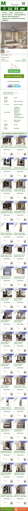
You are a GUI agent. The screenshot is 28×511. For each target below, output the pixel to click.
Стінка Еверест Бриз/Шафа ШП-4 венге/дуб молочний (7, 213)
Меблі (11, 13)
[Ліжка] (22, 9)
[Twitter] (19, 86)
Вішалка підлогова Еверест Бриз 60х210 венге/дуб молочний (7, 234)
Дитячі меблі (19, 13)
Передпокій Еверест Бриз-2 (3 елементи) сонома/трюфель (19, 452)
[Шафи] (16, 9)
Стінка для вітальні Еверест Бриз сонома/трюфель (20, 387)
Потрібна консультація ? (14, 81)
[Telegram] (13, 86)
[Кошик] (24, 3)
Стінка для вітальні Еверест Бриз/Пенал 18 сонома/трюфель (20, 169)
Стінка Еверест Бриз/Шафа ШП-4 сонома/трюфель (20, 213)
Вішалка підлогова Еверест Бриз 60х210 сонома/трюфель (20, 234)
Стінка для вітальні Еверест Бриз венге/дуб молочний (6, 256)
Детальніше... (7, 149)
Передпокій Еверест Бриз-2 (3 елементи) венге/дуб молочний (6, 452)
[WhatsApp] (15, 86)
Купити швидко (14, 71)
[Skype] (17, 86)
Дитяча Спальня (7, 15)
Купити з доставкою (14, 76)
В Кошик (11, 154)
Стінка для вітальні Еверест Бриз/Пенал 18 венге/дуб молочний (7, 169)
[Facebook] (11, 86)
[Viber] (8, 86)
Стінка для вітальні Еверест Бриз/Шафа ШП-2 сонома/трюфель (20, 191)
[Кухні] (10, 9)
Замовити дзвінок (8, 509)
